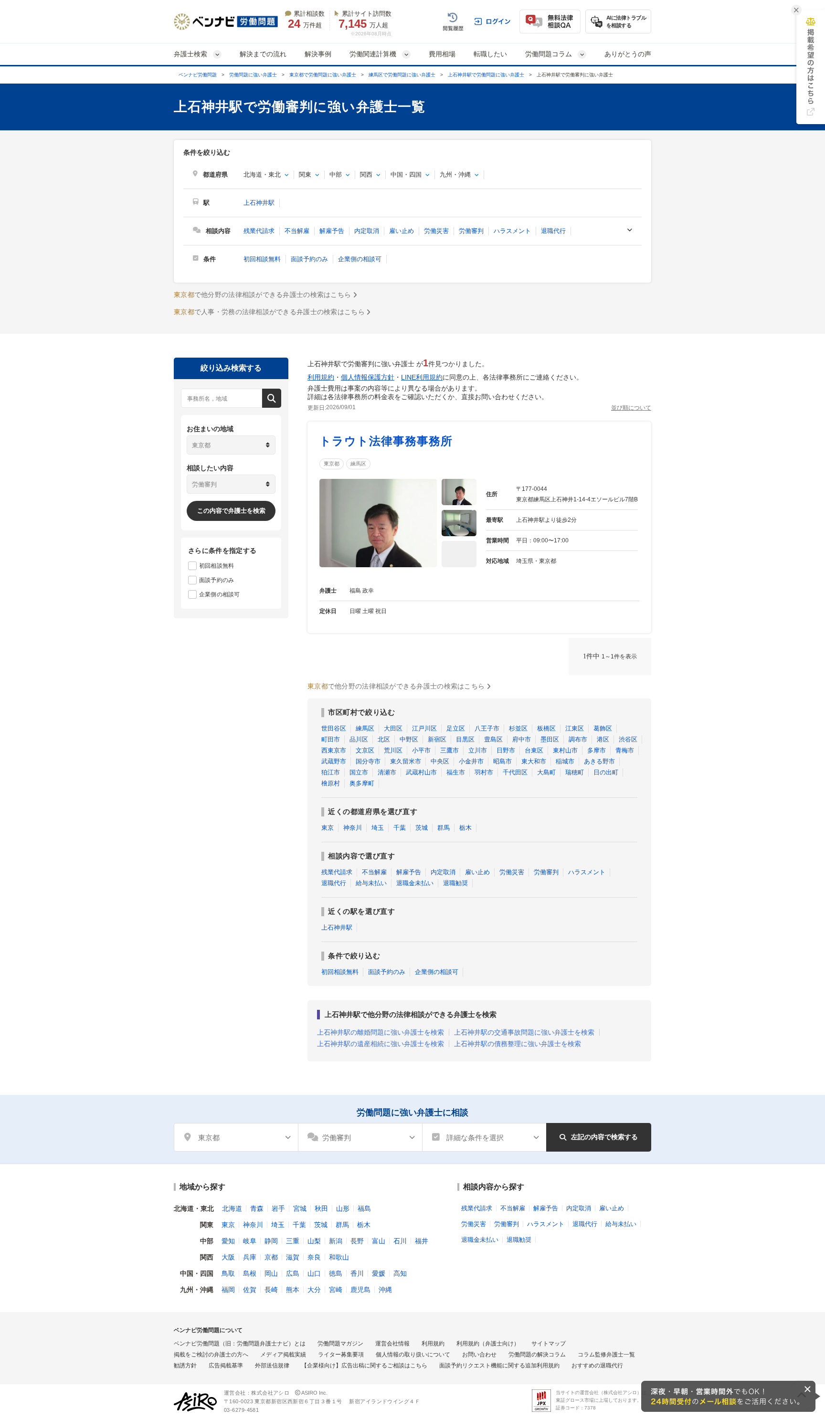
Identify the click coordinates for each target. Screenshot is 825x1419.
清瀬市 (387, 772)
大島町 (546, 772)
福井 (421, 1241)
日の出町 (605, 772)
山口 (314, 1273)
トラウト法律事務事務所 (386, 440)
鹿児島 (360, 1289)
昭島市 (502, 761)
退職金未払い (415, 883)
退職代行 (553, 230)
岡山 (271, 1273)
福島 (364, 1208)
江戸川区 (424, 728)
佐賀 (249, 1289)
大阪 (228, 1257)
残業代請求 (259, 230)
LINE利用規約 (422, 377)
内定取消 (366, 230)
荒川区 (393, 750)
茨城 (421, 827)
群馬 (443, 827)
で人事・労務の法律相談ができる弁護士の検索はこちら (269, 312)
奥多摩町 (361, 783)
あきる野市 (599, 761)
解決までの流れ (263, 54)
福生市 (455, 772)
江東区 (574, 728)
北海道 (232, 1208)
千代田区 (515, 772)
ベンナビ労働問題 (198, 74)
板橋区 (546, 728)
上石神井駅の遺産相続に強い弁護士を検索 (380, 1043)
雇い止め (401, 230)
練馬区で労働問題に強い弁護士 (402, 74)
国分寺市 (368, 761)
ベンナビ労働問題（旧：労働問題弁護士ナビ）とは (240, 1343)
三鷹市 (449, 750)
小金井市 (471, 761)
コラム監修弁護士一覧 (606, 1354)
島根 (249, 1273)
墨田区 (549, 739)
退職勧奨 (455, 883)
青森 (257, 1208)
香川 (357, 1273)
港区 (603, 739)
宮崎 (335, 1289)
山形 (342, 1208)
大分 (314, 1289)
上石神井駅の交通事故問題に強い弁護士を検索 (524, 1032)
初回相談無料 (262, 259)
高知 (400, 1273)
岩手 (278, 1208)
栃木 (465, 827)
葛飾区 (602, 728)
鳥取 (228, 1273)
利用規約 (320, 377)
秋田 (321, 1208)
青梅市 (624, 750)
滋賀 (292, 1257)
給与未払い (371, 883)
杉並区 (518, 728)
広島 (292, 1273)
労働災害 (436, 230)
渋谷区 (628, 739)
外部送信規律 (272, 1365)
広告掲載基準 (226, 1365)
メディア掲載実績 (283, 1354)
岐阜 (249, 1241)
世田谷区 (333, 728)
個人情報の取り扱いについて (413, 1354)
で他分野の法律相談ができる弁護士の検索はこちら (262, 294)
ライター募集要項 (341, 1354)
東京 (327, 827)
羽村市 (484, 772)
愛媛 (378, 1273)
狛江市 (330, 772)
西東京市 (333, 750)
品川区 (358, 739)
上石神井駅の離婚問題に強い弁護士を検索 (380, 1032)
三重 (292, 1241)
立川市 (477, 750)
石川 (400, 1241)
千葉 (399, 827)
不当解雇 (297, 230)
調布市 (578, 739)
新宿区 (437, 739)
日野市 (506, 750)
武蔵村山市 (421, 772)
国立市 (358, 772)
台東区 (534, 750)
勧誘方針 (185, 1365)
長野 (357, 1241)
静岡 (271, 1241)
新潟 (335, 1241)
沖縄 (385, 1289)
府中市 (521, 739)
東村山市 (565, 750)
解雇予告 (331, 230)
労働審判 (471, 230)
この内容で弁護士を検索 (231, 510)
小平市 (421, 750)
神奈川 (352, 827)
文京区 (365, 750)
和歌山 (339, 1257)
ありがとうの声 (627, 54)
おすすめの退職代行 (597, 1365)
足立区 (455, 728)
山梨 (314, 1241)
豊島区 (493, 739)
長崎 (271, 1289)
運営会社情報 (392, 1343)
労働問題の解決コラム (537, 1354)
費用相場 (442, 54)
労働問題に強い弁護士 (253, 74)
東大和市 (533, 761)
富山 (378, 1241)
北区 (384, 739)
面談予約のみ (309, 259)
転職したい (490, 54)
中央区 (440, 761)
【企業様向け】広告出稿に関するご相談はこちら (364, 1365)
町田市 (330, 739)
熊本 (292, 1289)
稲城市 (565, 761)
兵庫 (249, 1257)
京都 (271, 1257)
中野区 (409, 739)
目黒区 (465, 739)
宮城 (300, 1208)
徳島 (335, 1273)
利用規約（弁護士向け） (487, 1343)
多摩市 (596, 750)
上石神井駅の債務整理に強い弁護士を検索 (517, 1043)
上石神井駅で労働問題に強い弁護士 (486, 74)
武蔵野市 (333, 761)
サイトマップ (548, 1343)
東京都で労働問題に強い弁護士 (322, 74)
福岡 (228, 1289)
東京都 (331, 463)
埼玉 (377, 827)
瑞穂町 (574, 772)
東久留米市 (405, 761)
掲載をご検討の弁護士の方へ (211, 1354)
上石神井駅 (259, 202)
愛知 (228, 1241)
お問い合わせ (479, 1354)
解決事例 (318, 54)
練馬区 (358, 463)
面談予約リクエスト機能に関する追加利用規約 (499, 1365)
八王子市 (487, 728)
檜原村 (330, 783)
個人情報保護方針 (367, 377)
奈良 (314, 1257)
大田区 (393, 728)
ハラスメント (512, 230)
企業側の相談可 (359, 259)
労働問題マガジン (340, 1343)
